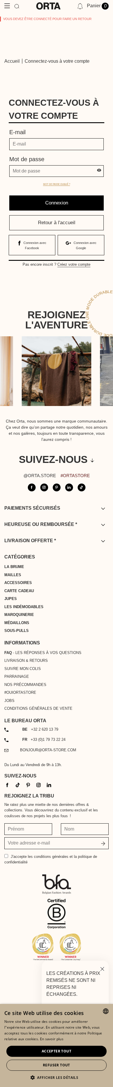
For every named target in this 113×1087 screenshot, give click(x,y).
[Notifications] (80, 6)
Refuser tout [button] (56, 1065)
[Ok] (103, 843)
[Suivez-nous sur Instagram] (44, 487)
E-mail (17, 132)
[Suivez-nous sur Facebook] (32, 487)
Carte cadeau (19, 591)
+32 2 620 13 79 (40, 729)
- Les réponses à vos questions (42, 653)
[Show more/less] (103, 508)
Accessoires (18, 583)
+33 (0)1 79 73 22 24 (43, 739)
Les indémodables (23, 607)
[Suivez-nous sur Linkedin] (69, 487)
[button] (56, 1077)
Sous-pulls (16, 630)
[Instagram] (38, 784)
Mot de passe (26, 159)
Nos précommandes (25, 684)
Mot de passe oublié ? (56, 184)
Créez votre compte (73, 264)
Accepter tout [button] (56, 1051)
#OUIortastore (20, 692)
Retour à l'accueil (56, 222)
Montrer (99, 171)
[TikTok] (18, 784)
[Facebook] (7, 784)
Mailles (12, 575)
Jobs (9, 700)
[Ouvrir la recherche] (16, 5)
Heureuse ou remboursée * (40, 524)
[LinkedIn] (49, 784)
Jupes (10, 598)
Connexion (56, 203)
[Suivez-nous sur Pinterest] (57, 487)
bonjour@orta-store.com (48, 750)
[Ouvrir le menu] (7, 5)
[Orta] (48, 6)
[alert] (56, 1045)
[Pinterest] (28, 784)
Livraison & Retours (26, 660)
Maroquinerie (19, 614)
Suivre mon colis (22, 668)
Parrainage (16, 676)
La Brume (14, 567)
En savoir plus (51, 1038)
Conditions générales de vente (38, 708)
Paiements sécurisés (32, 508)
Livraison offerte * (30, 540)
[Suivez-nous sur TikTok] (81, 487)
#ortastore (75, 475)
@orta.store (39, 475)
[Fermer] (102, 968)
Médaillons (16, 623)
